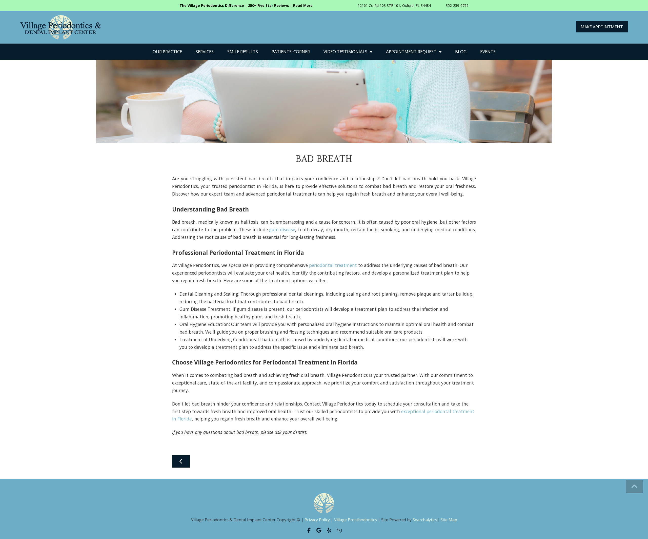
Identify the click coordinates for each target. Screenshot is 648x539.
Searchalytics (425, 520)
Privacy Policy (317, 520)
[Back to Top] (634, 486)
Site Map (448, 520)
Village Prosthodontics (355, 520)
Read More (303, 5)
